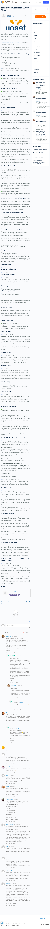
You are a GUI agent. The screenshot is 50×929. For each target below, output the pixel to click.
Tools (35, 63)
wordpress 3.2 (8, 603)
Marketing (36, 49)
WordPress (10, 601)
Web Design (36, 66)
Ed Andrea (9, 15)
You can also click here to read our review (10, 42)
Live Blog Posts (37, 44)
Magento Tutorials (37, 46)
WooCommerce (37, 69)
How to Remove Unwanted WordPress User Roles (40, 133)
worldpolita (9, 747)
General (35, 35)
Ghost (35, 38)
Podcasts (35, 58)
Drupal (35, 32)
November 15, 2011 (11, 16)
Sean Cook (18, 656)
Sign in (40, 2)
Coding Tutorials (37, 29)
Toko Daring (38, 131)
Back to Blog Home (40, 16)
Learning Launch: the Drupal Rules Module (41, 98)
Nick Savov (12, 655)
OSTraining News (37, 55)
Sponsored (36, 61)
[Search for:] (40, 9)
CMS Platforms (36, 26)
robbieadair (38, 82)
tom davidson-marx (40, 119)
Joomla (35, 41)
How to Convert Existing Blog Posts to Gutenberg (41, 121)
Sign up (46, 2)
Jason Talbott (38, 110)
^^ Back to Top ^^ (42, 918)
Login (29, 621)
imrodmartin (38, 96)
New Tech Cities (37, 52)
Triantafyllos (18, 728)
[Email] (19, 595)
